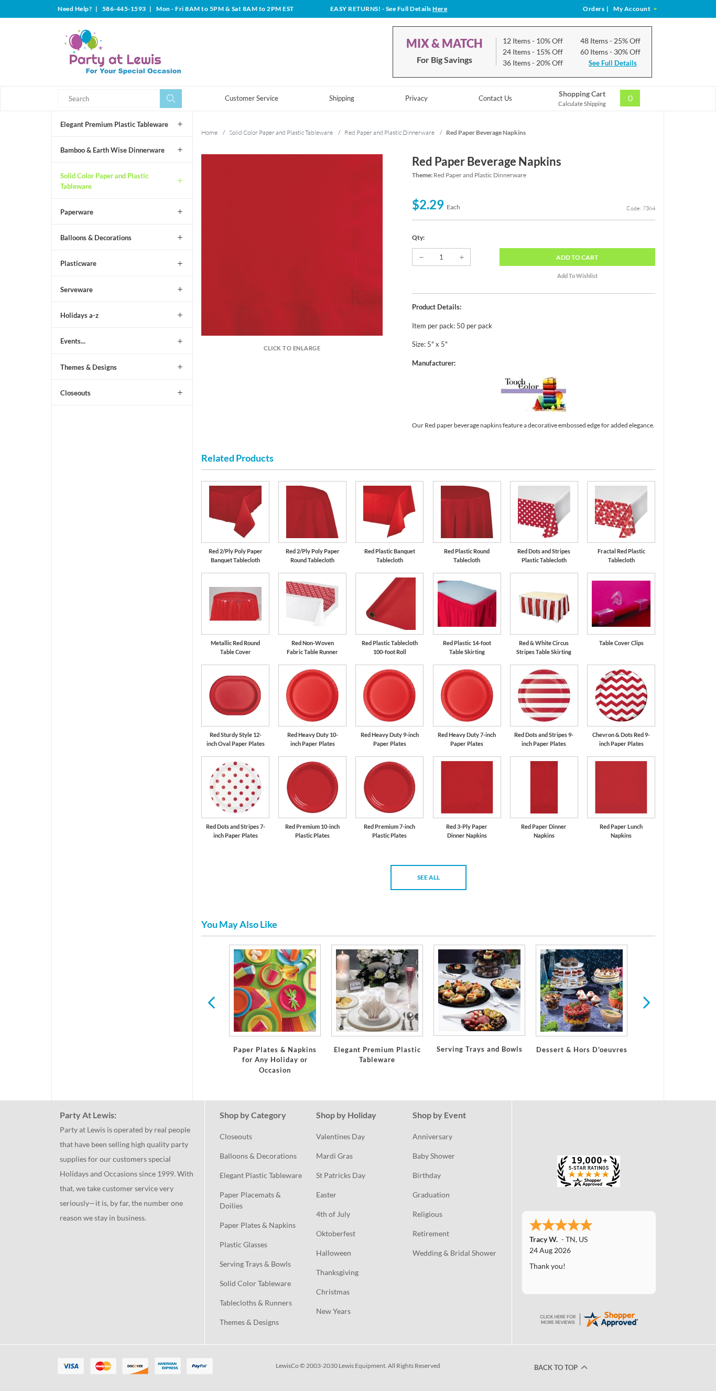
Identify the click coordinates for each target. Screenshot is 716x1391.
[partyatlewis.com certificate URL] (588, 1318)
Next (645, 1001)
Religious (427, 1214)
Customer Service (251, 98)
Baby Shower (434, 1155)
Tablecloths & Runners (256, 1302)
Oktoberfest (335, 1233)
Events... (72, 341)
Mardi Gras (334, 1155)
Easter (326, 1194)
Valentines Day (340, 1136)
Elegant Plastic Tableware (261, 1175)
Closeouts (75, 393)
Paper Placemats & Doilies (251, 1200)
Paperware (76, 212)
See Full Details (613, 63)
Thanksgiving (337, 1272)
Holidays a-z (79, 315)
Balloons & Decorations (96, 237)
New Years (333, 1311)
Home (209, 132)
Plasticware (78, 263)
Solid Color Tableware (255, 1283)
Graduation (431, 1194)
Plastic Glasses (243, 1244)
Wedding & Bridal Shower (454, 1252)
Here (439, 9)
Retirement (431, 1233)
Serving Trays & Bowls (255, 1263)
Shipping (341, 98)
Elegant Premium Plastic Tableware (114, 124)
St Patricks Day (340, 1175)
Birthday (427, 1175)
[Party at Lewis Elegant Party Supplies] (148, 51)
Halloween (333, 1252)
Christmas (333, 1291)
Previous (211, 1001)
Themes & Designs (88, 367)
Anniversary (432, 1136)
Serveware (76, 289)
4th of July (333, 1214)
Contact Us (495, 98)
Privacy (416, 98)
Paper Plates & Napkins (258, 1225)
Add (577, 257)
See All (428, 877)
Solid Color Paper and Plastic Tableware (104, 181)
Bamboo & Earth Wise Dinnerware (112, 150)
